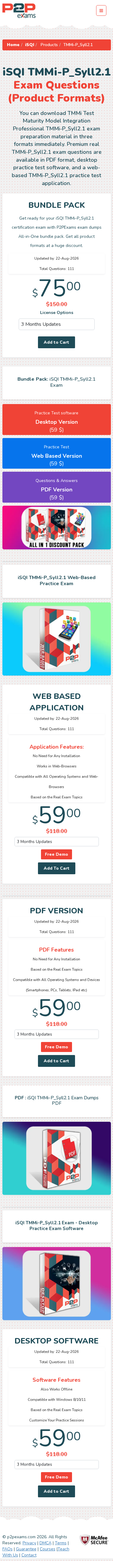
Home (13, 45)
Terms (61, 1543)
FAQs (7, 1549)
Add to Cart (56, 342)
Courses (47, 1549)
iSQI (29, 45)
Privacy (29, 1543)
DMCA (45, 1543)
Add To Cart (57, 868)
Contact (28, 1555)
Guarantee (26, 1549)
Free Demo (56, 854)
